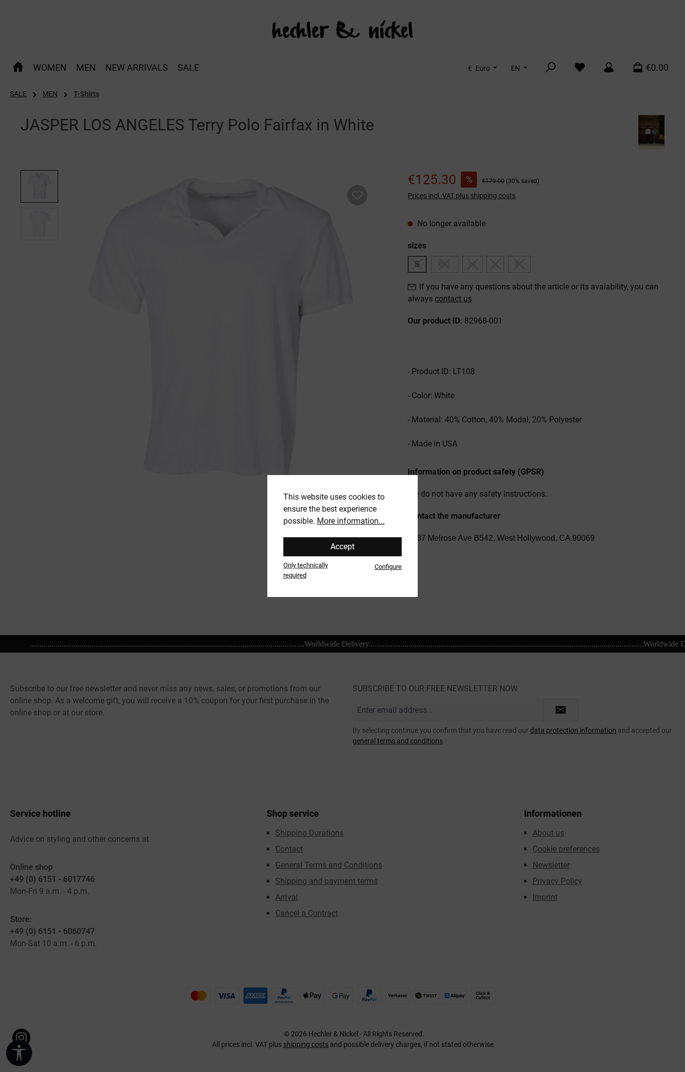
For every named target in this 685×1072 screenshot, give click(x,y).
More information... (351, 521)
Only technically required (305, 569)
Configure (388, 566)
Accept (342, 546)
